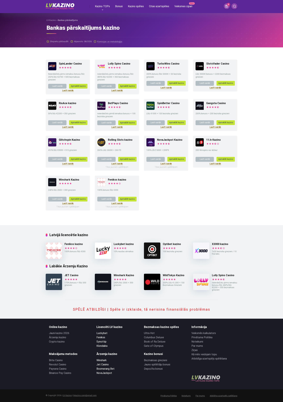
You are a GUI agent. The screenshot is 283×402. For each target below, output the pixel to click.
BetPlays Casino (118, 103)
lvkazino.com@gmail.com (85, 395)
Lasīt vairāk (57, 86)
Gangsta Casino (216, 103)
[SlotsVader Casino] (200, 69)
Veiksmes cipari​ (183, 6)
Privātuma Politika (201, 337)
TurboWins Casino (168, 63)
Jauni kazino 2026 (59, 333)
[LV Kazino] (60, 5)
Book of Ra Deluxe (154, 341)
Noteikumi (197, 341)
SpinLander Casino (70, 63)
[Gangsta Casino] (200, 108)
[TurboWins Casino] (150, 69)
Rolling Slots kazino (120, 139)
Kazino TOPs (102, 6)
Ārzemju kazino (57, 337)
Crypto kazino (57, 341)
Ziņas (194, 350)
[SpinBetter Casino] (150, 108)
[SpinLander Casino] (52, 69)
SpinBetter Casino (168, 103)
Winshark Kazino (69, 179)
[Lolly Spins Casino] (101, 69)
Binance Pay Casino (60, 373)
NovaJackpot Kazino (169, 139)
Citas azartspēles (159, 6)
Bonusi (119, 6)
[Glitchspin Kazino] (52, 145)
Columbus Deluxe (154, 337)
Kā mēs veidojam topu (204, 354)
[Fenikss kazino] (101, 185)
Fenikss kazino (117, 179)
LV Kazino (51, 20)
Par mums (197, 345)
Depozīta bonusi (153, 368)
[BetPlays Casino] (101, 108)
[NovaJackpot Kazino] (150, 145)
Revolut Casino (57, 364)
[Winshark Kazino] (52, 185)
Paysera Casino (57, 368)
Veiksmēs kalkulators (203, 333)
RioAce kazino (67, 103)
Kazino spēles (136, 6)
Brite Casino (56, 360)
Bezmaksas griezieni (155, 360)
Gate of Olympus (153, 345)
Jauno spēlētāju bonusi (157, 364)
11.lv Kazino (213, 139)
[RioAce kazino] (52, 108)
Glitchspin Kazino (69, 139)
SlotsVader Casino (217, 63)
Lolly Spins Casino (119, 63)
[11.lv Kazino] (200, 145)
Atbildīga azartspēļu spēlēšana (209, 358)
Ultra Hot (149, 333)
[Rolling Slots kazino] (101, 145)
